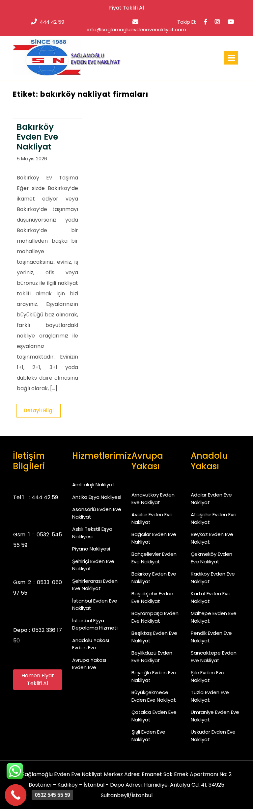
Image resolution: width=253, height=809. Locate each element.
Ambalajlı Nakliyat (93, 484)
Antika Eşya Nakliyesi (96, 497)
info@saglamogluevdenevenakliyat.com (136, 29)
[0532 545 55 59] (16, 795)
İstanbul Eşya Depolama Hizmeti (95, 624)
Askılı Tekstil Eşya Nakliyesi (92, 533)
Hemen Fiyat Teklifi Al (37, 679)
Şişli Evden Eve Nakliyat (148, 735)
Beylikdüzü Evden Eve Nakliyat (151, 656)
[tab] (231, 58)
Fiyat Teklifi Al (126, 8)
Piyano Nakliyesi (91, 548)
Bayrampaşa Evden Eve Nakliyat (155, 617)
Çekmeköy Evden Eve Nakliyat (211, 558)
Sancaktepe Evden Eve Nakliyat (214, 656)
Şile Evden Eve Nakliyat (207, 676)
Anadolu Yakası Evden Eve (90, 644)
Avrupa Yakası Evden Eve (89, 664)
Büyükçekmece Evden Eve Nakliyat (153, 696)
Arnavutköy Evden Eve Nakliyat (153, 498)
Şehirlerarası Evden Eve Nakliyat (95, 585)
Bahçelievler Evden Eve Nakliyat (154, 558)
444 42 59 (52, 21)
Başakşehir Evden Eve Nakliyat (152, 597)
